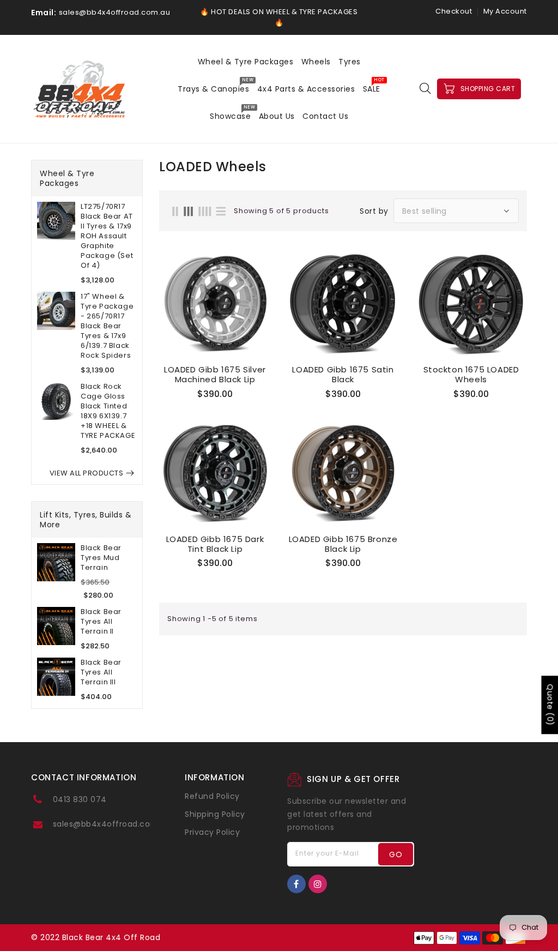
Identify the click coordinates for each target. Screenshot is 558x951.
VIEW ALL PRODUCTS (87, 473)
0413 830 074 (80, 799)
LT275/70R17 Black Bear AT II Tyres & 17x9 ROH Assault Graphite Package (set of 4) (107, 236)
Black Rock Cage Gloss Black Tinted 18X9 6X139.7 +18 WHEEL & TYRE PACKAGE (108, 411)
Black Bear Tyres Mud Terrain (101, 558)
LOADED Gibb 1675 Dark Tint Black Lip (215, 544)
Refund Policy (212, 796)
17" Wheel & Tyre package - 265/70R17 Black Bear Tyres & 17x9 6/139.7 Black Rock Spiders (107, 326)
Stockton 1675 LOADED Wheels (471, 374)
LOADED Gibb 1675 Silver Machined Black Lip (215, 374)
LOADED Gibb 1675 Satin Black (342, 374)
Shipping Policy (215, 814)
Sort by (374, 211)
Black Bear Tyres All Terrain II (101, 621)
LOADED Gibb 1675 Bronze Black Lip (343, 544)
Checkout (453, 11)
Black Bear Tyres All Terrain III (101, 672)
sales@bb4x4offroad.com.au (112, 823)
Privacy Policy (212, 832)
